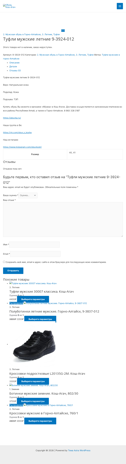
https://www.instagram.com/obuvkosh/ (22, 147)
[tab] (66, 63)
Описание (14, 62)
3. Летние (47, 34)
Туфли (56, 34)
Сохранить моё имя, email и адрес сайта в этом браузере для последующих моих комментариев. (56, 262)
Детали (13, 66)
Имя (6, 244)
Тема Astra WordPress (79, 450)
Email (6, 254)
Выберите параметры (33, 299)
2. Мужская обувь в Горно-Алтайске (22, 34)
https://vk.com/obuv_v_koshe (17, 132)
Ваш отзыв (9, 200)
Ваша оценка (10, 195)
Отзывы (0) (15, 70)
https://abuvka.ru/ (12, 118)
